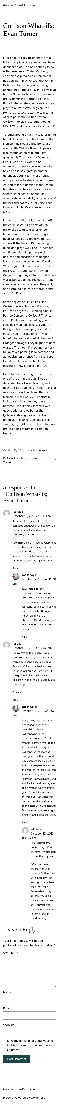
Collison (8, 458)
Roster (43, 458)
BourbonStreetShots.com (20, 5)
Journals (43, 450)
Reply (15, 568)
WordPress (38, 1097)
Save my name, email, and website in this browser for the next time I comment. (30, 1045)
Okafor (34, 458)
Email (6, 1008)
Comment (11, 952)
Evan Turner (21, 458)
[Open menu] (54, 5)
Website (8, 1024)
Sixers (51, 458)
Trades (7, 462)
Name (7, 992)
